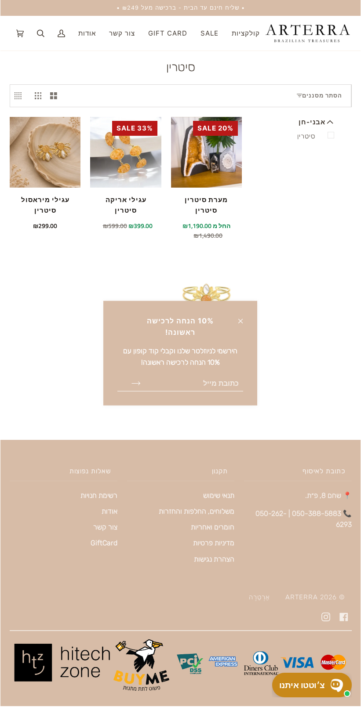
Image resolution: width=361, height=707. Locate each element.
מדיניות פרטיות (213, 543)
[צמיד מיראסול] (206, 294)
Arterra (301, 597)
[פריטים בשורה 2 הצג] (54, 96)
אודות (109, 511)
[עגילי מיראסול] (45, 152)
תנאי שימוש (218, 495)
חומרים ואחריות (212, 527)
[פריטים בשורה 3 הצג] (38, 96)
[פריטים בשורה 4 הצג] (20, 96)
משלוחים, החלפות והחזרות (196, 511)
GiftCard (104, 543)
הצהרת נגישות (214, 559)
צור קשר (105, 527)
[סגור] (244, 316)
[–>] (129, 383)
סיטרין (306, 136)
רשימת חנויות (98, 495)
